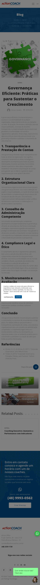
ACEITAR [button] (18, 297)
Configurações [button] (8, 297)
